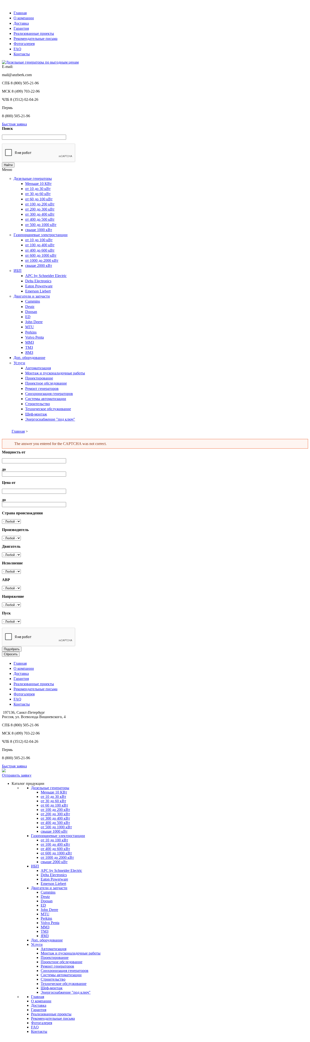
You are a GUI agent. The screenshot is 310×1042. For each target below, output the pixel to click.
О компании (24, 18)
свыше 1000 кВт (38, 230)
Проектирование (39, 378)
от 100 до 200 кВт (39, 204)
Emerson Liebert (38, 291)
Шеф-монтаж (36, 414)
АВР (6, 580)
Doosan (31, 312)
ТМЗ (29, 347)
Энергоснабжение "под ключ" (50, 419)
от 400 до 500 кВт (39, 219)
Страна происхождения (22, 513)
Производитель (15, 530)
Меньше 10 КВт (38, 184)
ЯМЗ (29, 352)
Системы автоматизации (45, 399)
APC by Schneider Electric (46, 276)
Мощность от (13, 452)
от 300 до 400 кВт (39, 214)
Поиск (7, 128)
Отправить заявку (16, 775)
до (4, 469)
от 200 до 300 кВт (39, 209)
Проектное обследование (46, 383)
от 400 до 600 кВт (39, 250)
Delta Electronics (38, 281)
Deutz (29, 307)
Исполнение (12, 563)
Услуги (19, 363)
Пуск (6, 613)
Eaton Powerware (39, 286)
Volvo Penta (34, 337)
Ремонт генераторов (42, 388)
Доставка (21, 23)
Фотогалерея (24, 44)
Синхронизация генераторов (49, 394)
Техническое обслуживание (48, 409)
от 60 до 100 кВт (39, 199)
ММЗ (29, 342)
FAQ (17, 49)
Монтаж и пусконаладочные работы (55, 373)
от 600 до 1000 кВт (40, 255)
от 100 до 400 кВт (39, 245)
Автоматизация (38, 368)
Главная (20, 13)
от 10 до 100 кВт (39, 240)
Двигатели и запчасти (32, 296)
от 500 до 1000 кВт (40, 225)
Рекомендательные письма (35, 38)
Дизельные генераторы (33, 178)
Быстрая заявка (14, 124)
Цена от (9, 483)
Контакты (22, 54)
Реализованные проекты (34, 33)
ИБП (18, 271)
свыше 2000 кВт (38, 265)
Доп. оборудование (29, 358)
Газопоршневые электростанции (41, 235)
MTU (29, 327)
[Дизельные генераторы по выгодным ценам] (40, 62)
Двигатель (11, 546)
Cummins (32, 301)
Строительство (37, 404)
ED (28, 317)
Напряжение (13, 596)
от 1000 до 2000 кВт (41, 260)
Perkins (31, 332)
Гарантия (21, 28)
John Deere (34, 322)
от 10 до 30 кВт (38, 189)
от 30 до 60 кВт (38, 194)
